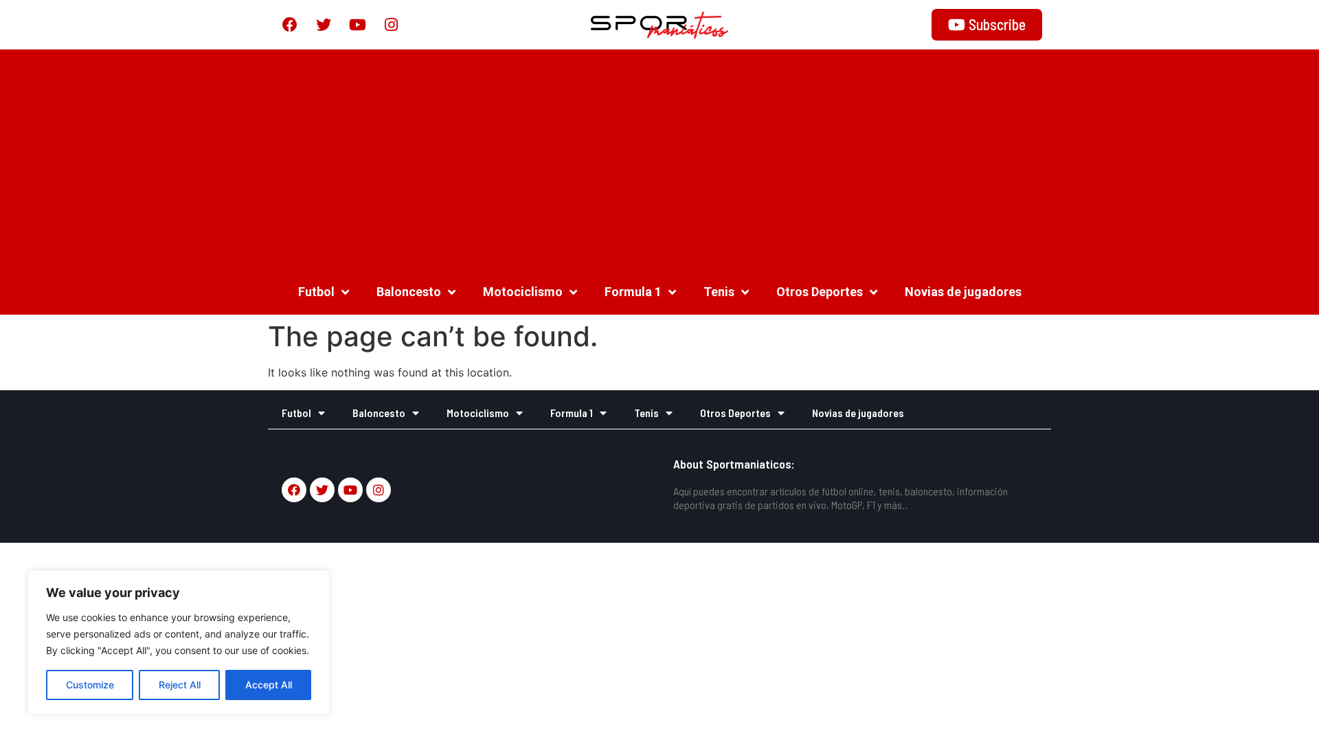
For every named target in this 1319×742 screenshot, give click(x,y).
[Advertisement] (659, 159)
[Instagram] (391, 25)
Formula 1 (633, 291)
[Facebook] (290, 25)
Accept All (268, 684)
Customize (90, 684)
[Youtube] (357, 25)
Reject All (180, 684)
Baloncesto (408, 291)
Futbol (316, 291)
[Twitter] (323, 25)
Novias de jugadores (963, 291)
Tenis (718, 291)
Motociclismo (523, 291)
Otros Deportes (819, 291)
